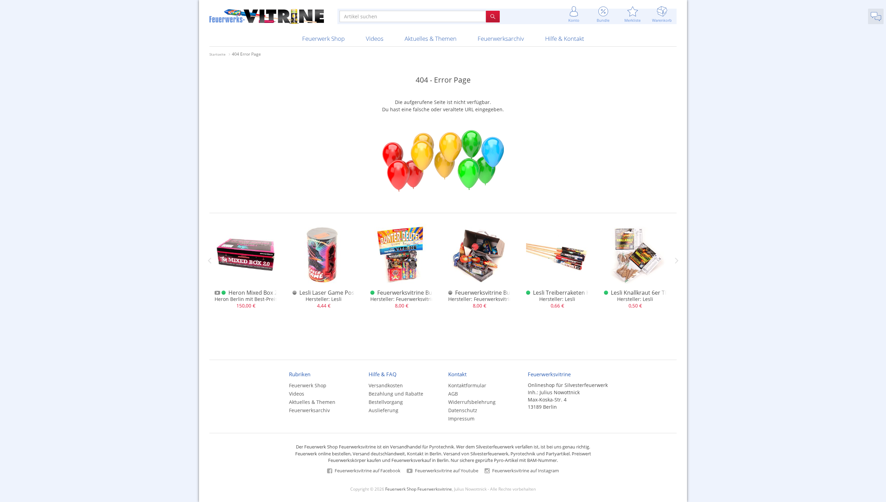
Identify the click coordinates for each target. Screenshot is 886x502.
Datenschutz (462, 410)
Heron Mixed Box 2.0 (255, 292)
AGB (453, 393)
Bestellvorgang (386, 402)
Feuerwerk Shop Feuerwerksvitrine (418, 489)
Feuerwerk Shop (323, 38)
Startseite (217, 54)
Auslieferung (383, 410)
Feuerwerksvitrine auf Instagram (525, 470)
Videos (374, 38)
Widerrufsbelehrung (472, 402)
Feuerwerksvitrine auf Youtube (446, 470)
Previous (209, 260)
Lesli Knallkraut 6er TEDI (642, 292)
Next (676, 260)
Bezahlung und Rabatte (396, 393)
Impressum (461, 418)
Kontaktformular (467, 385)
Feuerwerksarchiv (501, 38)
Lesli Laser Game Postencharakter (343, 292)
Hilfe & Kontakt (564, 38)
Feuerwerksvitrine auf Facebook (367, 470)
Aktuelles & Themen (430, 38)
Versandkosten (386, 385)
